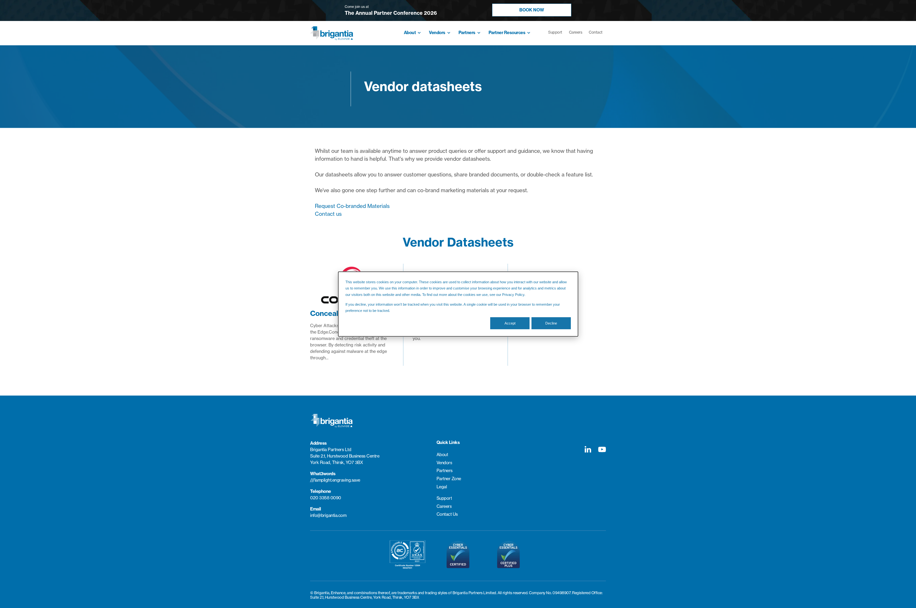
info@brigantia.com (328, 515)
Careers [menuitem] (575, 32)
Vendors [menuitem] (437, 33)
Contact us (328, 214)
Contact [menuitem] (596, 32)
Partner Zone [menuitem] (449, 478)
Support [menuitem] (555, 32)
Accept (510, 323)
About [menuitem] (410, 33)
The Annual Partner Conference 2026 (391, 13)
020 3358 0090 (325, 497)
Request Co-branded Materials (352, 206)
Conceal (324, 313)
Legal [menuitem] (442, 486)
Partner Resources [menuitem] (507, 33)
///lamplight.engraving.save (335, 480)
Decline (551, 323)
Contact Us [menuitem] (447, 514)
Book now (531, 10)
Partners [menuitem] (466, 33)
